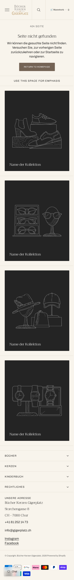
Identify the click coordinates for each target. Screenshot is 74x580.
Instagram (12, 538)
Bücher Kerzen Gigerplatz (29, 556)
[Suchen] (38, 10)
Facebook (12, 543)
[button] (7, 9)
